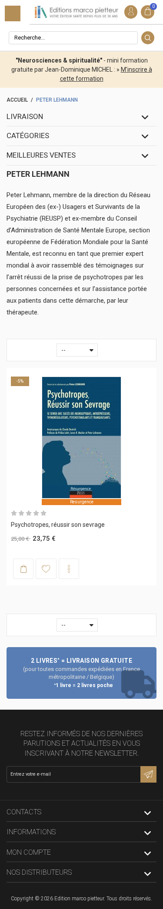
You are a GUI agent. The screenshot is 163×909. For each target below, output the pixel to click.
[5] (43, 513)
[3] (29, 513)
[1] (14, 513)
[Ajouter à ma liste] (46, 568)
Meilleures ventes (41, 155)
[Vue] (69, 569)
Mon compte (29, 852)
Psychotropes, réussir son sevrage (58, 524)
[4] (36, 513)
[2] (21, 513)
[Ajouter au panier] (23, 569)
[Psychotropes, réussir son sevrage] (81, 438)
